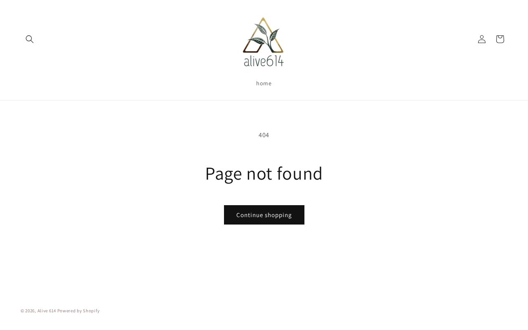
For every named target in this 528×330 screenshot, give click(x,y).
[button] (30, 39)
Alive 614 (47, 311)
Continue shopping (264, 215)
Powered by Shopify (78, 311)
